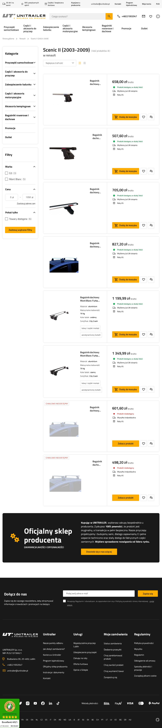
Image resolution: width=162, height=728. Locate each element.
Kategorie (11, 53)
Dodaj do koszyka (128, 117)
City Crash (93, 321)
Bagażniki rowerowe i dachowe (17, 117)
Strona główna (8, 38)
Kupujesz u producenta (75, 4)
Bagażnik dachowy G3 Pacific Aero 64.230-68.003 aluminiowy (96, 245)
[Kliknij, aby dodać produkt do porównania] (151, 117)
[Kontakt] (20, 638)
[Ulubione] (150, 16)
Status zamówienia (113, 643)
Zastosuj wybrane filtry (20, 230)
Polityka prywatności (144, 643)
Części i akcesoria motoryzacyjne (14, 95)
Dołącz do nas (15, 594)
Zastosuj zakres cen (26, 203)
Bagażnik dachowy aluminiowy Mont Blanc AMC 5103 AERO (96, 190)
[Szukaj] (109, 16)
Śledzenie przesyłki (113, 649)
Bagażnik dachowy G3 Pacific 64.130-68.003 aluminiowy (96, 409)
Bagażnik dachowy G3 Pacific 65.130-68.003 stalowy (97, 463)
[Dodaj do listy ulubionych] (143, 117)
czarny (93, 372)
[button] (21, 700)
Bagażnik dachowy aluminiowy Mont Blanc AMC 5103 (96, 82)
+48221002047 (129, 16)
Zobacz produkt (125, 443)
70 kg (82, 313)
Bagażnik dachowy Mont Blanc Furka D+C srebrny (89, 299)
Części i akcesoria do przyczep (16, 73)
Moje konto (146, 4)
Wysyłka (138, 649)
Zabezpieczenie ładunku (18, 84)
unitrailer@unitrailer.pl (17, 670)
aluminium (92, 306)
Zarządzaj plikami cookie (145, 675)
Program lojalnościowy (131, 4)
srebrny (93, 317)
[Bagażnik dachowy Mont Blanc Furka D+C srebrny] (59, 316)
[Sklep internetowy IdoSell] (157, 720)
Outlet (8, 137)
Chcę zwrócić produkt (113, 665)
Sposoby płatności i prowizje (143, 668)
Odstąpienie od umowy (144, 660)
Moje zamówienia (116, 634)
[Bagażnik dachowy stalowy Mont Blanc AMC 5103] (65, 153)
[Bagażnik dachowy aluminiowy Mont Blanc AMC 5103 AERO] (64, 208)
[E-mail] (143, 16)
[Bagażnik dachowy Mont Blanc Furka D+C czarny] (59, 371)
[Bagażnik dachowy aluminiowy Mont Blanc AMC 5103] (64, 99)
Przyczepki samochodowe (19, 62)
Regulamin (139, 654)
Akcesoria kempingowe (18, 106)
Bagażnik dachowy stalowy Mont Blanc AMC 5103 (97, 136)
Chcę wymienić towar (114, 671)
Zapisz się (148, 593)
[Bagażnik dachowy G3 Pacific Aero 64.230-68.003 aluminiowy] (64, 262)
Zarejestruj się (110, 677)
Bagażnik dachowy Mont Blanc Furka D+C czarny (89, 354)
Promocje (10, 128)
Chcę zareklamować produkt (113, 657)
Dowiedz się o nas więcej (99, 551)
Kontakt (118, 3)
